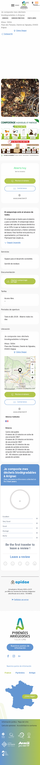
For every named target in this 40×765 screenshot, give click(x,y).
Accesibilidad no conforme (27, 726)
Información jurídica (9, 722)
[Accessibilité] (32, 2)
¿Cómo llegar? (30, 696)
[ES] (36, 3)
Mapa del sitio (23, 722)
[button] (36, 5)
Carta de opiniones (9, 726)
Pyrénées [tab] (20, 673)
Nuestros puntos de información (20, 647)
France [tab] (8, 673)
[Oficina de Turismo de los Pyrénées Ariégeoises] (24, 5)
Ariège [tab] (32, 673)
